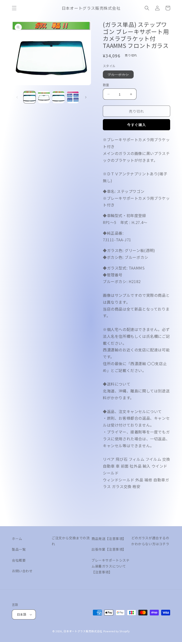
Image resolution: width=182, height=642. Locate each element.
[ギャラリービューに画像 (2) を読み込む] (44, 97)
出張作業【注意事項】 (108, 549)
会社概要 (19, 560)
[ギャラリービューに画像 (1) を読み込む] (29, 97)
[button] (14, 8)
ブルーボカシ (120, 75)
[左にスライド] (17, 97)
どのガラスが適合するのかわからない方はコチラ (150, 540)
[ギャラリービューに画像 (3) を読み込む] (58, 97)
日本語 (21, 614)
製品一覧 (19, 549)
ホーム (17, 538)
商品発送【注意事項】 (108, 538)
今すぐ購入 (136, 124)
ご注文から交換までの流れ (71, 540)
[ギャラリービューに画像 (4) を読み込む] (73, 97)
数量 (106, 85)
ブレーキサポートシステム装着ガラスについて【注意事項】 (110, 566)
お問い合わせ (22, 570)
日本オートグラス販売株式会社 (83, 631)
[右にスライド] (86, 97)
